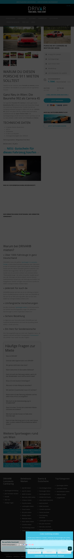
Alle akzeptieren (34, 551)
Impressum (61, 555)
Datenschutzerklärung (51, 555)
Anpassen (64, 551)
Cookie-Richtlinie (39, 555)
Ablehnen (49, 551)
